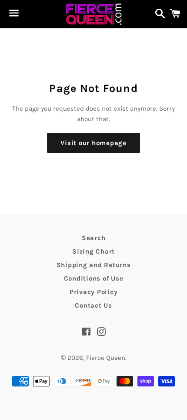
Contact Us (93, 305)
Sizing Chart (93, 251)
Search (94, 238)
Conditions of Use (94, 278)
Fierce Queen (105, 358)
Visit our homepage (93, 143)
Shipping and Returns (94, 265)
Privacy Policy (94, 292)
